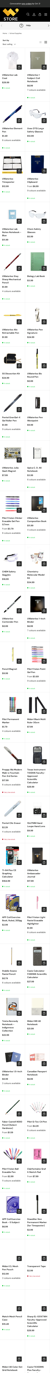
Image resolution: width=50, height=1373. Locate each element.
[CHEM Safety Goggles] (12, 557)
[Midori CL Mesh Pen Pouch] (12, 1251)
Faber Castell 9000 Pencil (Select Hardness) (12, 1125)
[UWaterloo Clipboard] (37, 164)
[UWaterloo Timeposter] (12, 164)
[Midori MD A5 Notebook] (37, 1006)
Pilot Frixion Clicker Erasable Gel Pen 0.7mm (12, 521)
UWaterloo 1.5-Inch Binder (12, 1073)
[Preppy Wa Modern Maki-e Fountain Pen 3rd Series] (12, 755)
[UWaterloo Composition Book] (37, 503)
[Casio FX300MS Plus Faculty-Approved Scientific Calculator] (37, 1352)
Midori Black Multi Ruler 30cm (36, 721)
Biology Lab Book (36, 276)
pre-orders (27, 3)
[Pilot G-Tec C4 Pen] (37, 1107)
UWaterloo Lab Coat (9, 77)
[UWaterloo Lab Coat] (12, 60)
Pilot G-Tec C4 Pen (37, 1121)
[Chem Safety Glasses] (37, 214)
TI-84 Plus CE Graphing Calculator (9, 873)
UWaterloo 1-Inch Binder (36, 620)
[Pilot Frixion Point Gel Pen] (37, 654)
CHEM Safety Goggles (9, 573)
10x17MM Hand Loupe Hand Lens (36, 825)
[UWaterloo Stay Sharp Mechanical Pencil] (12, 261)
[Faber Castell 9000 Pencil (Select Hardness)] (12, 1107)
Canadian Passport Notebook (37, 1073)
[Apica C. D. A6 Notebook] (37, 453)
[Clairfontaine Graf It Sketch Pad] (37, 1154)
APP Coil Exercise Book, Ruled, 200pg (12, 919)
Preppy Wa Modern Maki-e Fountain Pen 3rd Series (12, 772)
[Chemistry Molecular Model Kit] (37, 557)
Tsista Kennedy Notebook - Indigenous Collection (10, 1026)
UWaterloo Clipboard (32, 180)
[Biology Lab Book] (37, 261)
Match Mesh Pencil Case (12, 1318)
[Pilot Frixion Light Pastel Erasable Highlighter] (37, 902)
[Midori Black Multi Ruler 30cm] (37, 704)
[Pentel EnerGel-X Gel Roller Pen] (12, 403)
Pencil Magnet (9, 669)
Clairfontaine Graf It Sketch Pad (36, 1170)
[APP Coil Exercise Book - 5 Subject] (12, 1204)
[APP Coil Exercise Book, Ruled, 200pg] (12, 902)
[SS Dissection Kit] (12, 359)
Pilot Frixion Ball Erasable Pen (10, 1170)
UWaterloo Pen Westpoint (35, 419)
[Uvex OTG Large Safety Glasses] (37, 114)
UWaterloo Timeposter (8, 180)
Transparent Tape (36, 1266)
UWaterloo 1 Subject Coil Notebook (33, 78)
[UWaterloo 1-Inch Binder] (37, 604)
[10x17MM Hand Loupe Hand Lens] (37, 808)
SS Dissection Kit (11, 373)
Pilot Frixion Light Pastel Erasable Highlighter (36, 920)
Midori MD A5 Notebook (34, 1023)
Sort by (6, 40)
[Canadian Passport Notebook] (37, 1056)
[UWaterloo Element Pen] (12, 114)
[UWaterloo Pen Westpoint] (37, 403)
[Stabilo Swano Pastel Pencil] (12, 956)
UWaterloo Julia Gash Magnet (10, 469)
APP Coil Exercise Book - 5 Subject (11, 1221)
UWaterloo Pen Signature (35, 331)
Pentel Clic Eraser (11, 823)
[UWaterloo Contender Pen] (12, 604)
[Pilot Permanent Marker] (12, 704)
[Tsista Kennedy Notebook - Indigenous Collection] (12, 1006)
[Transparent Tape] (37, 1251)
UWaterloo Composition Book (36, 520)
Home (5, 33)
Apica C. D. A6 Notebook (34, 469)
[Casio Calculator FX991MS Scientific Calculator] (37, 956)
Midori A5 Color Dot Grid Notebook (12, 1368)
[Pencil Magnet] (12, 654)
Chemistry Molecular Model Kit (36, 574)
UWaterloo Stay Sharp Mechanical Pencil (11, 279)
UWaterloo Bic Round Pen (34, 375)
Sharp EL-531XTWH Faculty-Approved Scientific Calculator (37, 1321)
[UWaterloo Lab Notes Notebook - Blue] (12, 214)
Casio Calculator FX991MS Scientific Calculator (37, 974)
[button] (40, 14)
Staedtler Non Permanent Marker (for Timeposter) (37, 1222)
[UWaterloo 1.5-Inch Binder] (12, 1056)
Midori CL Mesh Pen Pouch (10, 1268)
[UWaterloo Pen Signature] (37, 315)
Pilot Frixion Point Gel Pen (36, 671)
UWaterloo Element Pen (12, 130)
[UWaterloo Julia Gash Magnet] (12, 453)
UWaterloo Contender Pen (10, 620)
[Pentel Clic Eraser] (12, 808)
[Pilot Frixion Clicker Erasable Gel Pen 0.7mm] (12, 503)
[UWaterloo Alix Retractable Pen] (12, 315)
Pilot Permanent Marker (10, 721)
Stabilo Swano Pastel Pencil (9, 972)
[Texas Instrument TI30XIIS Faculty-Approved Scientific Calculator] (37, 755)
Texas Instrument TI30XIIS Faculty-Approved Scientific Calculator (36, 776)
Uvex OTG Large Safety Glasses (35, 130)
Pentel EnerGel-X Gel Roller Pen (11, 419)
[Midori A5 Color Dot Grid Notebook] (12, 1352)
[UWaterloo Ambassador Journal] (37, 855)
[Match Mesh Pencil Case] (12, 1302)
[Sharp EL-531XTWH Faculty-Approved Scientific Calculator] (37, 1302)
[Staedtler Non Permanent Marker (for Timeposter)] (37, 1204)
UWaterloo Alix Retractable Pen (10, 331)
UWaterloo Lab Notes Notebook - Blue (11, 232)
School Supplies (16, 33)
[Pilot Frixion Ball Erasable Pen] (12, 1154)
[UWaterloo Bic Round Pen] (37, 359)
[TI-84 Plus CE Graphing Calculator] (12, 855)
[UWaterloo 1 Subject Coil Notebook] (37, 60)
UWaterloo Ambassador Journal (33, 873)
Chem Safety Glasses (34, 231)
